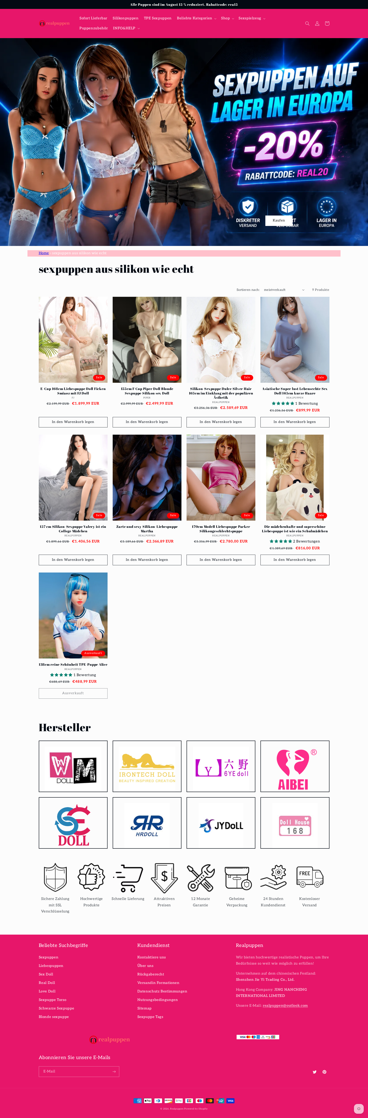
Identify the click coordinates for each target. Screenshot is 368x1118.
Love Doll (47, 991)
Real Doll (47, 983)
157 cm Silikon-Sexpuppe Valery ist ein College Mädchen (73, 528)
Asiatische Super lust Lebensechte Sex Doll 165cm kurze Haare (295, 391)
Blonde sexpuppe (54, 1017)
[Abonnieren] (114, 1071)
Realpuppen (176, 1108)
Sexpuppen (49, 957)
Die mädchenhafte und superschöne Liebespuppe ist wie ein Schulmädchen (295, 528)
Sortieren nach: (248, 290)
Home (44, 253)
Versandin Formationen (158, 983)
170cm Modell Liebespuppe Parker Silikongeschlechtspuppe (221, 528)
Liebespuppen (51, 966)
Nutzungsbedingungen (157, 1000)
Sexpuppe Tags (150, 1017)
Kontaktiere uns (151, 957)
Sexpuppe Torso (52, 1000)
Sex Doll (46, 974)
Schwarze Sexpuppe (56, 1008)
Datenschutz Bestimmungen (162, 991)
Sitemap (144, 1008)
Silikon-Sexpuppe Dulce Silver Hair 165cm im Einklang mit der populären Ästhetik (221, 393)
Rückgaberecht (150, 974)
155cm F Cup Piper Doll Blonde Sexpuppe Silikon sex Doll (147, 391)
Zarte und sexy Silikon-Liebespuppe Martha (147, 528)
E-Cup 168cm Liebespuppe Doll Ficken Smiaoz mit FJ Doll (73, 391)
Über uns (145, 966)
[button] (196, 18)
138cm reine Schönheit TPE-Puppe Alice (73, 664)
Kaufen (279, 220)
